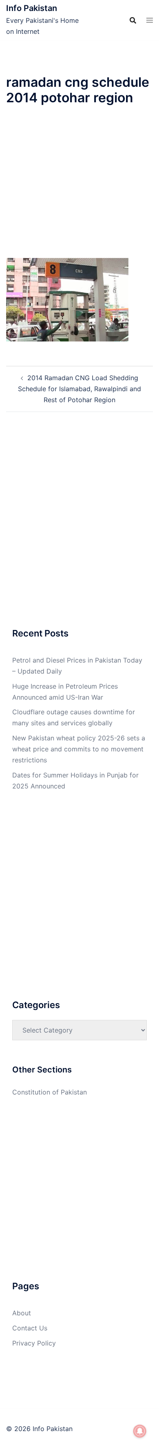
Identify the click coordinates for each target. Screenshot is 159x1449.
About (21, 1313)
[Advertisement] (79, 188)
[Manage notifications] (139, 1431)
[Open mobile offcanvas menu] (149, 20)
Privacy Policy (34, 1343)
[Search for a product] (133, 20)
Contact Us (29, 1328)
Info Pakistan (31, 8)
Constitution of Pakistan (49, 1092)
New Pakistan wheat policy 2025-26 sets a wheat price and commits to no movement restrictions (78, 749)
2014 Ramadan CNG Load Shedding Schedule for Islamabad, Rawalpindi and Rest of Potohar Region (79, 389)
